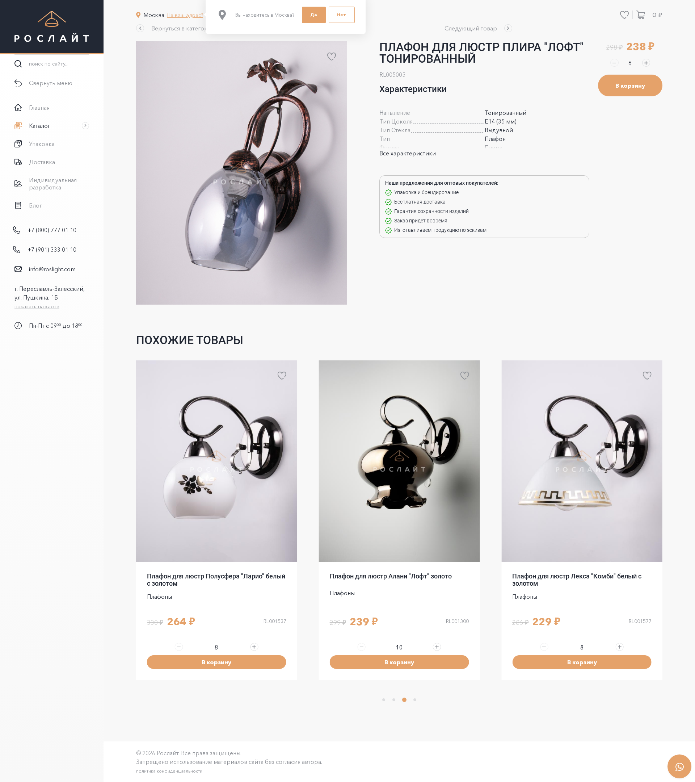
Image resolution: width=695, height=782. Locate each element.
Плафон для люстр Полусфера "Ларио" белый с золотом (216, 579)
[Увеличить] (646, 63)
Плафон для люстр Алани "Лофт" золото (391, 576)
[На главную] (52, 27)
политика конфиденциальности (169, 771)
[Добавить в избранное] (331, 56)
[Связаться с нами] (679, 766)
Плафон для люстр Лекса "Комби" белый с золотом (576, 579)
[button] (176, 28)
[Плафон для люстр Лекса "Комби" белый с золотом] (581, 461)
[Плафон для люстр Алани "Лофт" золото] (399, 461)
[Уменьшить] (614, 63)
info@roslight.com (52, 269)
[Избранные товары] (624, 15)
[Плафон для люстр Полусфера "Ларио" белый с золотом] (216, 461)
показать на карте (36, 306)
